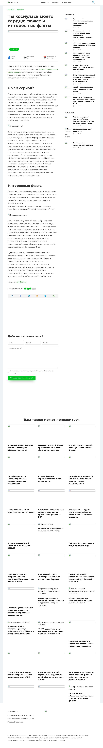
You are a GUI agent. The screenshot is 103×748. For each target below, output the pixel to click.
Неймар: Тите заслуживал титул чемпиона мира (81, 544)
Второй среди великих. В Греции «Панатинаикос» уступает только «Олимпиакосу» (84, 78)
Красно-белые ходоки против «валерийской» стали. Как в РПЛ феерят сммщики (80, 513)
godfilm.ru (21, 282)
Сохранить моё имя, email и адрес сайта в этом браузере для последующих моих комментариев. (32, 372)
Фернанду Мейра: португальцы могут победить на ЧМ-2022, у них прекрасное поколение (21, 629)
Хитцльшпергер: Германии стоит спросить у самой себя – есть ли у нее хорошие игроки (81, 675)
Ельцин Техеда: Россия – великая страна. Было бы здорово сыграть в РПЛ (20, 674)
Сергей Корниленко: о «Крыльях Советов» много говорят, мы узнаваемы (81, 643)
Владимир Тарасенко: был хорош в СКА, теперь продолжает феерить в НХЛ (84, 100)
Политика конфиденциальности (21, 715)
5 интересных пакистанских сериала (83, 144)
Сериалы (45, 2)
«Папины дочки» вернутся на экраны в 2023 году (50, 529)
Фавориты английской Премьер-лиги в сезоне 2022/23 (19, 545)
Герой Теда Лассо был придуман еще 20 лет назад (83, 89)
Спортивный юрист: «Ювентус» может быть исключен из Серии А (49, 576)
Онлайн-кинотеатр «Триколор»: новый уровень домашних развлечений (81, 56)
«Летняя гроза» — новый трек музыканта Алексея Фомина (84, 45)
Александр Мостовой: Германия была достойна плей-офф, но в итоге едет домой (50, 675)
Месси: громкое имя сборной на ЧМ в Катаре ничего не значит (80, 600)
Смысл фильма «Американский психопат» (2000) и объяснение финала (81, 697)
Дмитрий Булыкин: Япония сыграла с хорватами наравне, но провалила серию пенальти (20, 611)
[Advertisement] (33, 317)
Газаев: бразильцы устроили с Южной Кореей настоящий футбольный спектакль (81, 577)
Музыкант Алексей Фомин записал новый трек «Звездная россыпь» (83, 22)
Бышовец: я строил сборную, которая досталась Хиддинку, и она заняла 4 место (21, 577)
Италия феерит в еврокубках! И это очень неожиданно (84, 67)
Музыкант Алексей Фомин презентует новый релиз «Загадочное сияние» (82, 34)
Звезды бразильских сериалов (82, 130)
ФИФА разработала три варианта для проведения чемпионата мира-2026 (50, 631)
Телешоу (55, 2)
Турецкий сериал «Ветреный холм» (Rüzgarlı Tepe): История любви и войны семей (83, 120)
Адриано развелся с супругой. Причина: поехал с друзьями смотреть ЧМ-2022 (51, 601)
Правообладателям (16, 722)
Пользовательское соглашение (21, 719)
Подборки (66, 2)
